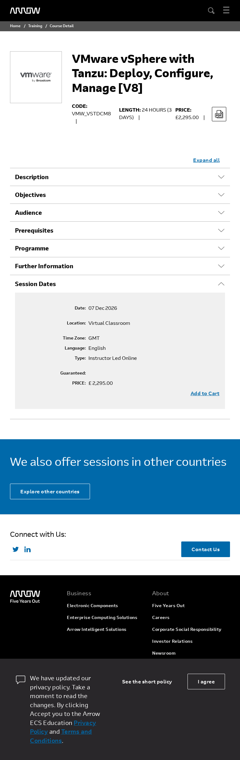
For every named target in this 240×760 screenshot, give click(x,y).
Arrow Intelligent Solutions (97, 629)
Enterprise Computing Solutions (102, 617)
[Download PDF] (219, 114)
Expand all (206, 160)
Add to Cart (205, 393)
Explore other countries (50, 491)
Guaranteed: (73, 372)
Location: (76, 322)
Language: (75, 347)
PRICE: (79, 382)
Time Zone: (74, 337)
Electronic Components (92, 605)
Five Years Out (168, 605)
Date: (80, 307)
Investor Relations (172, 641)
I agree (206, 681)
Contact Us (206, 549)
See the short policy (147, 681)
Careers (161, 617)
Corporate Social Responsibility (187, 629)
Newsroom (164, 653)
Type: (80, 357)
